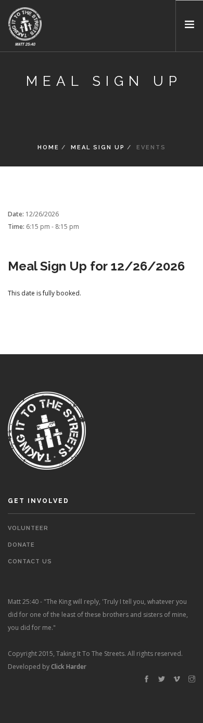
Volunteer (28, 528)
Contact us (30, 561)
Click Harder (68, 666)
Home (48, 147)
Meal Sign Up (98, 147)
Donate (21, 544)
